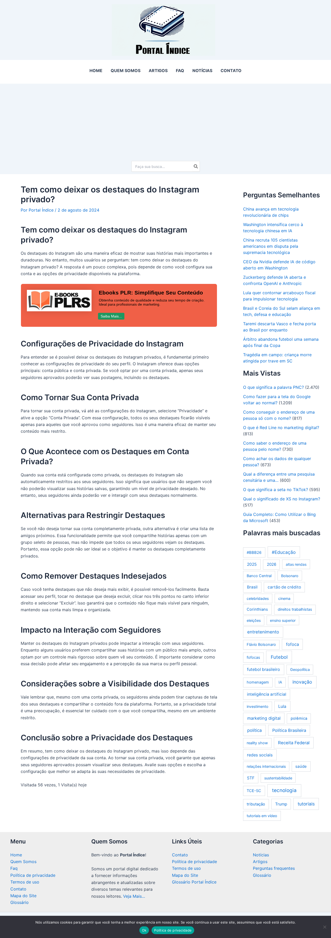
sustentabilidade (278, 778)
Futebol (279, 657)
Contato (18, 889)
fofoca (292, 644)
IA (280, 682)
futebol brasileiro (263, 669)
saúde (301, 766)
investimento (257, 706)
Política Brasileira (289, 730)
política (254, 730)
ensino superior (283, 620)
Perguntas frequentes (274, 868)
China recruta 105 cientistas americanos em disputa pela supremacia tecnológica (270, 246)
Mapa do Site (23, 895)
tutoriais (306, 804)
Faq (14, 868)
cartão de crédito (284, 587)
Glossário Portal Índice (194, 882)
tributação (256, 804)
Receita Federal (294, 742)
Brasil (252, 587)
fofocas (253, 657)
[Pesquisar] (196, 166)
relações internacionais (266, 766)
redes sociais (260, 754)
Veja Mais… (134, 896)
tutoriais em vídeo (262, 815)
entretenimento (263, 631)
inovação (302, 682)
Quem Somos (23, 861)
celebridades (258, 598)
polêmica (299, 718)
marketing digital (264, 718)
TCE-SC (254, 790)
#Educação (284, 552)
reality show (257, 743)
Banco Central (259, 575)
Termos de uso (24, 882)
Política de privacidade (32, 875)
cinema (284, 598)
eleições (254, 620)
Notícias (261, 854)
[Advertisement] (165, 120)
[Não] (324, 926)
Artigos (260, 861)
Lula (282, 706)
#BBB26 (254, 552)
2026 (271, 564)
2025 (252, 564)
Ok (144, 930)
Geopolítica (300, 669)
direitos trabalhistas (295, 609)
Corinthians (257, 609)
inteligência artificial (266, 694)
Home (16, 854)
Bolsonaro (289, 575)
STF (250, 778)
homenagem (258, 682)
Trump (281, 804)
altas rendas (296, 564)
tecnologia (284, 790)
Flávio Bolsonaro (261, 644)
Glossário (19, 902)
